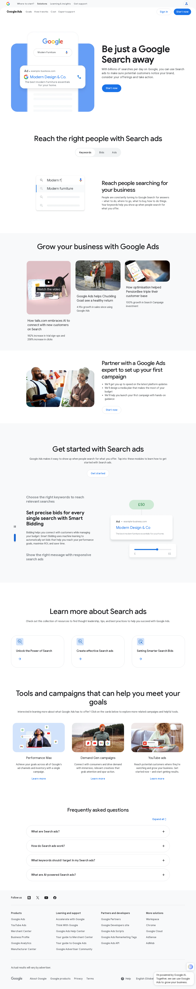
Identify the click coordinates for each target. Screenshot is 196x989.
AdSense (151, 937)
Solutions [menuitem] (42, 3)
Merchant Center (21, 931)
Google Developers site (115, 925)
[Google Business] (8, 3)
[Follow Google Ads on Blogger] (29, 897)
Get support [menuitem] (80, 3)
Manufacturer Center (23, 949)
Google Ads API (110, 943)
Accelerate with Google (70, 919)
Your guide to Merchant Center (74, 937)
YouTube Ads (18, 925)
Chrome (151, 925)
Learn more (39, 778)
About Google (38, 978)
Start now (182, 11)
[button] (48, 287)
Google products (60, 978)
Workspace (152, 919)
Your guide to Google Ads (71, 943)
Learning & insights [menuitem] (60, 3)
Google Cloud (154, 931)
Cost (53, 11)
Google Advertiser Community (74, 949)
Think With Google (67, 925)
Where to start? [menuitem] (25, 3)
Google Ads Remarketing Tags (119, 937)
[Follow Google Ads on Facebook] (54, 897)
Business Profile (20, 937)
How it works (41, 11)
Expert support (66, 11)
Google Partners (111, 919)
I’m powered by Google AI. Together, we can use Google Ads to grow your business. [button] (173, 978)
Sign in (164, 11)
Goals (29, 11)
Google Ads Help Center (70, 931)
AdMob (150, 943)
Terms (90, 978)
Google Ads (18, 919)
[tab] (85, 152)
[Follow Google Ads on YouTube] (46, 897)
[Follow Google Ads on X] (37, 897)
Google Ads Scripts (112, 931)
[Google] (17, 979)
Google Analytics (21, 943)
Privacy (78, 978)
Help (128, 978)
